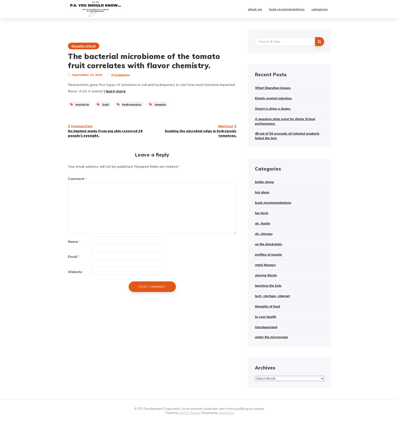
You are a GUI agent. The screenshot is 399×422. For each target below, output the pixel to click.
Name (74, 241)
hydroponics (131, 104)
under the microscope (271, 337)
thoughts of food (84, 46)
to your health (265, 317)
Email (74, 256)
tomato (160, 104)
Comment (77, 179)
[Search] (319, 41)
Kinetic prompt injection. (273, 98)
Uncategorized (266, 327)
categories (319, 9)
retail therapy (265, 265)
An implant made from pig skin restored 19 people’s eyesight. (105, 131)
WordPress (226, 413)
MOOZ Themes (189, 413)
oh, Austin (262, 223)
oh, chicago (263, 234)
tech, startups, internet (272, 296)
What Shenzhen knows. (273, 88)
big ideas (262, 192)
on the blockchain (268, 244)
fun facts (261, 213)
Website (75, 272)
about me (255, 9)
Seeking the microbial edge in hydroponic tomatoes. (200, 131)
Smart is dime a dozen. (273, 108)
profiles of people (268, 254)
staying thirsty (266, 275)
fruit (105, 104)
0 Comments (120, 75)
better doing (264, 182)
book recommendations (287, 9)
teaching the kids (268, 285)
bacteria (82, 104)
